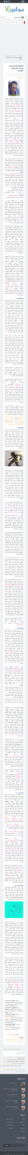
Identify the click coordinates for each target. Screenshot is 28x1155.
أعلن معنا (11, 1128)
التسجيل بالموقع (9, 1118)
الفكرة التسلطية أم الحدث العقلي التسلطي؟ (14, 416)
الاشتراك (5, 1069)
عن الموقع (23, 1122)
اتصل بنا (23, 1125)
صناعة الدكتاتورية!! (13, 1082)
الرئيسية (23, 1118)
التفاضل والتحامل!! (9, 22)
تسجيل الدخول (13, 1069)
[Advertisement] (14, 39)
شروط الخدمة (10, 1122)
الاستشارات (22, 1128)
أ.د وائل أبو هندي (17, 72)
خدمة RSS (23, 1131)
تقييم (5, 1049)
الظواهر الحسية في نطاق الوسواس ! (15, 1039)
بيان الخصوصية (10, 1125)
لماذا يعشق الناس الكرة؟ (12, 1094)
